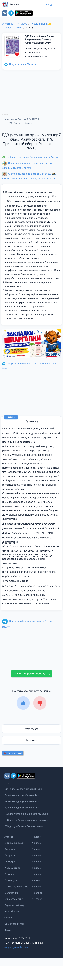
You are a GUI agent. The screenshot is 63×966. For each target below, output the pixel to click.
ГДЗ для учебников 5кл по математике (26, 813)
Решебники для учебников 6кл (21, 801)
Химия (8, 930)
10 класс (37, 892)
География (10, 855)
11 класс (37, 899)
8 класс (36, 880)
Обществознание (13, 899)
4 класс (36, 855)
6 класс (36, 867)
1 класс (36, 836)
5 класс (36, 861)
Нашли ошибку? (14, 753)
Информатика (12, 867)
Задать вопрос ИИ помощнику (32, 673)
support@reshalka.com (16, 947)
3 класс (36, 849)
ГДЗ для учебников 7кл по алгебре (23, 826)
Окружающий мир (14, 905)
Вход (49, 4)
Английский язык (14, 843)
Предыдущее (31, 729)
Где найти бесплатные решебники (23, 789)
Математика (11, 892)
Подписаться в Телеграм (23, 64)
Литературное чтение (16, 886)
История (9, 874)
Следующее (31, 740)
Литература (10, 880)
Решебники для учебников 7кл (21, 807)
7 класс (36, 874)
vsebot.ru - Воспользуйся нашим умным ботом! (32, 157)
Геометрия (10, 861)
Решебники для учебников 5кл (21, 795)
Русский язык (12, 911)
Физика (8, 917)
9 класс (36, 886)
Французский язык (14, 923)
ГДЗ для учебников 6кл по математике (26, 820)
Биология (9, 849)
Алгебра (8, 836)
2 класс (36, 843)
